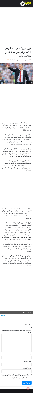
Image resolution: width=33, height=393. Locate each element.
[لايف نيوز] (26, 3)
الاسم (30, 354)
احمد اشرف (27, 60)
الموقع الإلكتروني (27, 368)
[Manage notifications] (28, 388)
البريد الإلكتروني (27, 361)
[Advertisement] (16, 25)
